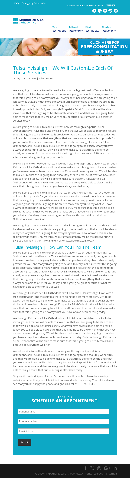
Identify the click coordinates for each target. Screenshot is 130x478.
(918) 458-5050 (76, 29)
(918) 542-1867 (92, 29)
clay (18, 78)
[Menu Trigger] (119, 6)
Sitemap (111, 473)
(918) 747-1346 (59, 29)
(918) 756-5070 (109, 29)
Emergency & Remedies (34, 3)
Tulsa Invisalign (46, 78)
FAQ (16, 3)
